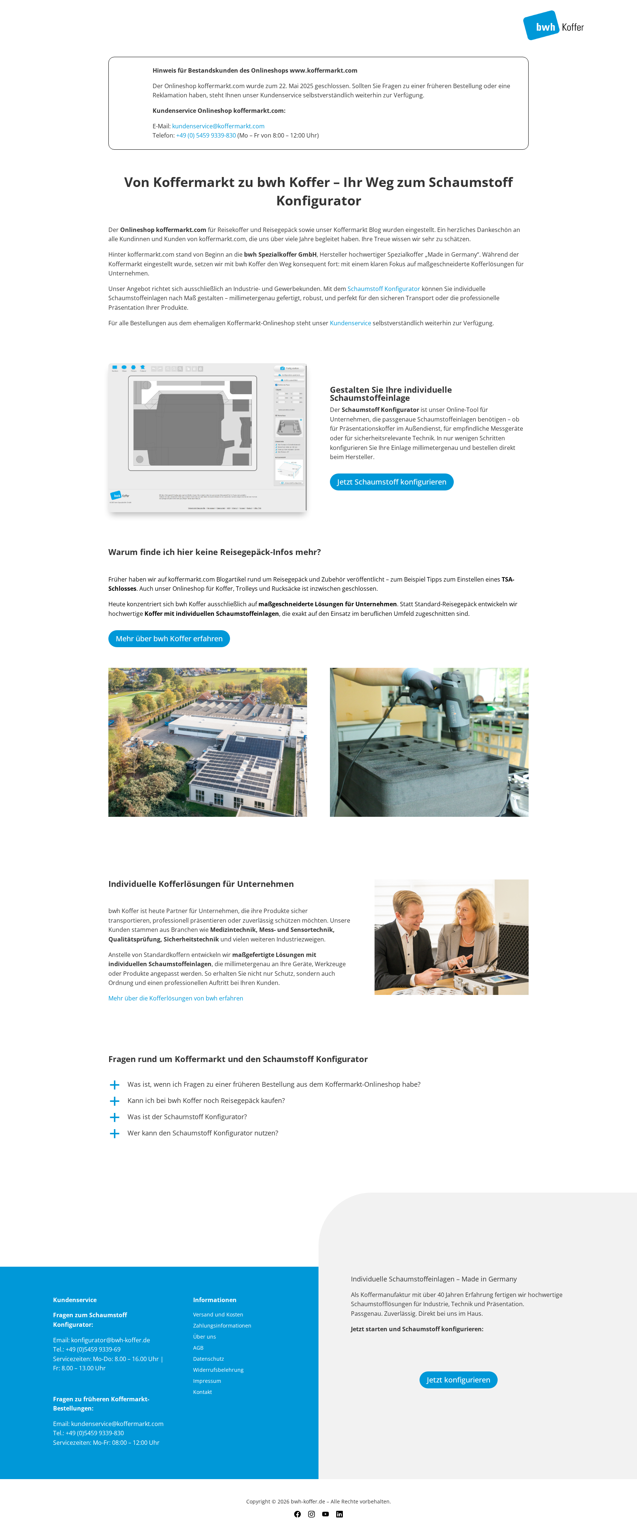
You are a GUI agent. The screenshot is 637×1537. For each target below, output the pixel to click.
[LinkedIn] (339, 1514)
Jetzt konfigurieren (458, 1380)
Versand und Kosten (218, 1315)
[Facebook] (297, 1514)
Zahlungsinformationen (222, 1326)
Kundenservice (351, 323)
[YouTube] (325, 1514)
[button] (318, 1086)
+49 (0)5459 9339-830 (95, 1433)
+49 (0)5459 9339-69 (93, 1349)
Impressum (207, 1381)
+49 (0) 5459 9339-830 (206, 135)
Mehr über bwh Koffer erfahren (169, 638)
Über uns (204, 1337)
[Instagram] (311, 1514)
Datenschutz (208, 1359)
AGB (198, 1348)
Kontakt (202, 1392)
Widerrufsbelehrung (218, 1370)
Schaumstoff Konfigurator (384, 289)
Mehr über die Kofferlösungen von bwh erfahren (175, 998)
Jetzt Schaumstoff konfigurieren (391, 482)
